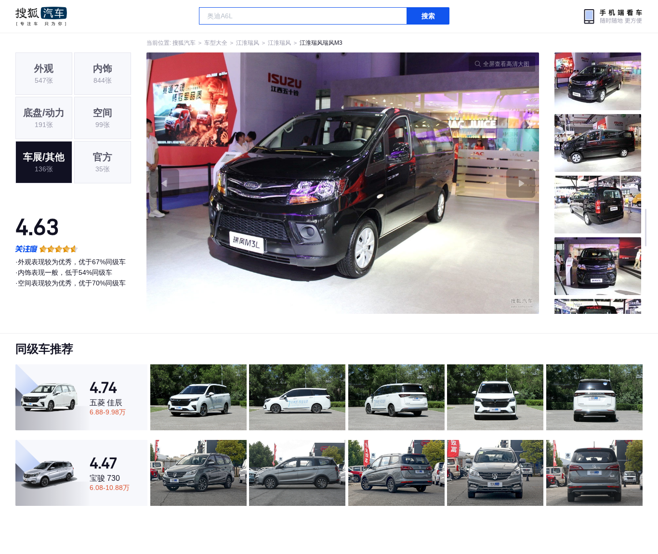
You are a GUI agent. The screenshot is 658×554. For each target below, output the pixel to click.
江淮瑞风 (247, 42)
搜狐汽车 (41, 16)
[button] (244, 183)
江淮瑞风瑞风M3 (321, 42)
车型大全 (215, 42)
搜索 (428, 16)
